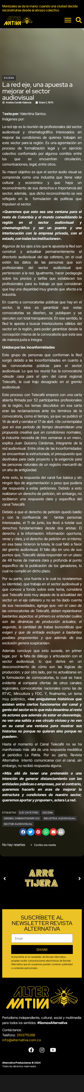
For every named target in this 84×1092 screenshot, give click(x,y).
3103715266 (26, 1035)
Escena (9, 77)
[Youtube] (53, 1050)
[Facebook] (31, 1050)
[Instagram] (42, 1050)
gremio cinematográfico (22, 818)
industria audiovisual (60, 818)
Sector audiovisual (18, 824)
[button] (23, 832)
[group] (42, 8)
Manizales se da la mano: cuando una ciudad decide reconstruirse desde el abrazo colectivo (40, 8)
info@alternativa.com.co (21, 1040)
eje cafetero (29, 812)
